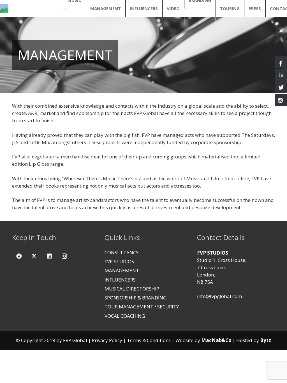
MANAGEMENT (122, 270)
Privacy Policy (107, 340)
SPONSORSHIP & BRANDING (135, 297)
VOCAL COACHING (125, 316)
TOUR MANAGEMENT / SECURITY (142, 306)
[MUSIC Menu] (65, 8)
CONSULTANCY (121, 252)
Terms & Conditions (149, 340)
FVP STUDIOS (119, 261)
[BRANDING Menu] (186, 8)
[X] (34, 256)
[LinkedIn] (49, 256)
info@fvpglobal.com (219, 296)
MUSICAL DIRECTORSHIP (132, 288)
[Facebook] (19, 256)
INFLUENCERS (120, 279)
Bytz (265, 340)
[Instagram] (64, 256)
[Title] (4, 8)
